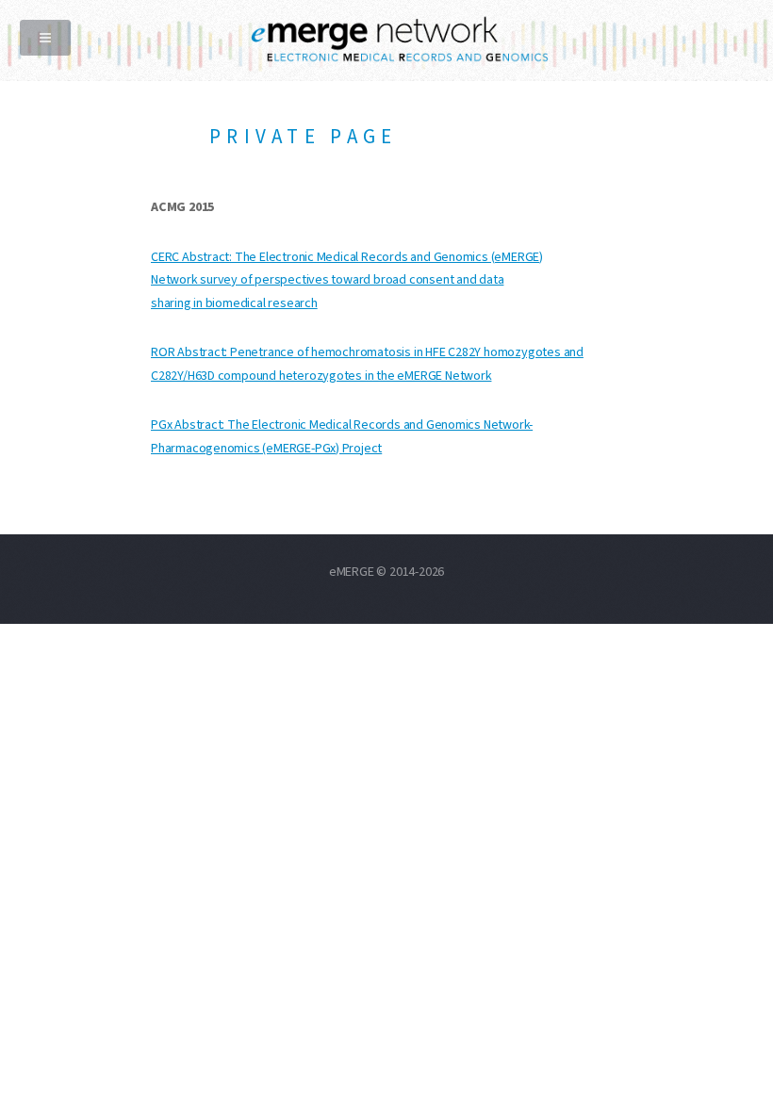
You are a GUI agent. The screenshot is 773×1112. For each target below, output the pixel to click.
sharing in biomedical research (234, 303)
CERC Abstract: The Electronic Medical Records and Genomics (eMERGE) (347, 257)
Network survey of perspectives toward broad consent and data (327, 279)
